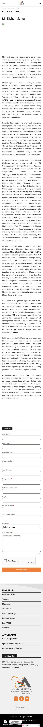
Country (5, 523)
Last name (6, 443)
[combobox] (21, 527)
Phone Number (8, 461)
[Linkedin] (27, 698)
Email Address (7, 452)
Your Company (7, 470)
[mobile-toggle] (3, 3)
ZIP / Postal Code (8, 515)
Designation (7, 479)
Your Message (7, 532)
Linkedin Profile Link (9, 488)
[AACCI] (21, 685)
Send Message (21, 570)
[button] (40, 3)
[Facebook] (16, 698)
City (4, 497)
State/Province (8, 506)
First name (6, 434)
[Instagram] (21, 698)
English (26, 725)
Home (4, 8)
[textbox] (19, 527)
